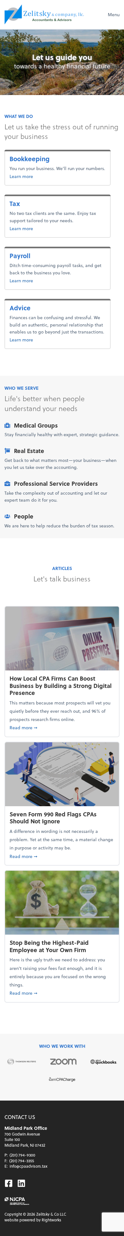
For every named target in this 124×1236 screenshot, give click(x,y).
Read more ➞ (62, 727)
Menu (114, 14)
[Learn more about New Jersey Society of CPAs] (16, 1201)
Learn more (42, 176)
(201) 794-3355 (21, 1161)
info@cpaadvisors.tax (28, 1166)
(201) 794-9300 (22, 1155)
